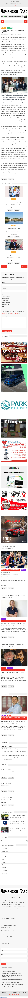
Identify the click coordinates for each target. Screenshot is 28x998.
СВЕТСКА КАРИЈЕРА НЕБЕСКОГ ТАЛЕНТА (13, 673)
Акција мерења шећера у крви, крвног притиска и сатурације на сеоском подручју (5, 266)
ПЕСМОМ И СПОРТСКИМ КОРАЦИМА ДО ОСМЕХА (14, 202)
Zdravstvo (4, 856)
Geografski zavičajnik (7, 759)
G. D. (19, 231)
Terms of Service (14, 313)
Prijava (19, 3)
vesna (19, 204)
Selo (9, 715)
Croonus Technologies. (14, 994)
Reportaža (4, 870)
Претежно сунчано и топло (17, 815)
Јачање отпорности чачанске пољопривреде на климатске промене (13, 718)
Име (3, 282)
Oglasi (4, 765)
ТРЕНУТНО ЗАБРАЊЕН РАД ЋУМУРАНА (12, 979)
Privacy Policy (5, 313)
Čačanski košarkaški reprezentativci (9, 547)
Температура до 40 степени (14, 228)
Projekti (23, 569)
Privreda (4, 865)
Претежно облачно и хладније (24, 266)
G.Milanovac (5, 851)
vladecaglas (15, 574)
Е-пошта (4, 288)
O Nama (9, 3)
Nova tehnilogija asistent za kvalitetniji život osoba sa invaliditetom (14, 752)
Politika (10, 27)
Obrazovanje (5, 873)
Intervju (3, 668)
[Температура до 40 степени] (14, 218)
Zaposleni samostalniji (7, 746)
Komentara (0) (19, 34)
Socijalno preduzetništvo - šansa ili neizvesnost (13, 596)
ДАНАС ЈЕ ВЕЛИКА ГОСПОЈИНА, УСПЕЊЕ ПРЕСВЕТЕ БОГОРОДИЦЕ (12, 985)
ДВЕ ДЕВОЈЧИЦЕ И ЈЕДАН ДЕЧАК (10, 982)
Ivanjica (4, 854)
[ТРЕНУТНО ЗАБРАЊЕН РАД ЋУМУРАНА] (5, 829)
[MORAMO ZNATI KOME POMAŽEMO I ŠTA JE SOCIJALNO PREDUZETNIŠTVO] (14, 608)
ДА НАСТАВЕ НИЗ (6, 572)
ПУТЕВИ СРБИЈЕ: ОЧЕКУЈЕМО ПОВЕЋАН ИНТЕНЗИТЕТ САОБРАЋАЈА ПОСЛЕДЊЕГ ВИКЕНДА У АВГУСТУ (12, 975)
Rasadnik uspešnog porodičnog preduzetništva (13, 646)
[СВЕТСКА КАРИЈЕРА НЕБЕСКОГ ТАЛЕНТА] (14, 657)
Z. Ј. (13, 34)
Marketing (14, 3)
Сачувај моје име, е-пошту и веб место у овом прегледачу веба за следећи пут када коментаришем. (6, 302)
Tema (2, 954)
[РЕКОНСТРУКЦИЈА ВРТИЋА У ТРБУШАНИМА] (14, 244)
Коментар (4, 316)
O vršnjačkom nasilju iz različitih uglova (10, 749)
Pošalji (3, 964)
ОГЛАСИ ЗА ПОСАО (6, 769)
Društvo (3, 27)
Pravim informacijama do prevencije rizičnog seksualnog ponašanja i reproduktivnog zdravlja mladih (14, 756)
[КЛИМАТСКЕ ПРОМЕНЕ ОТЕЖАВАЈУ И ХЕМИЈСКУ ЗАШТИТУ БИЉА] (14, 705)
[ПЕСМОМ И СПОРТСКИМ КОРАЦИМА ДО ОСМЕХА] (14, 191)
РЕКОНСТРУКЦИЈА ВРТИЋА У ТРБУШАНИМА (14, 255)
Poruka (2, 957)
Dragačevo (4, 848)
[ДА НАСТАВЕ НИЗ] (14, 559)
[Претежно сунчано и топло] (5, 817)
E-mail (2, 950)
